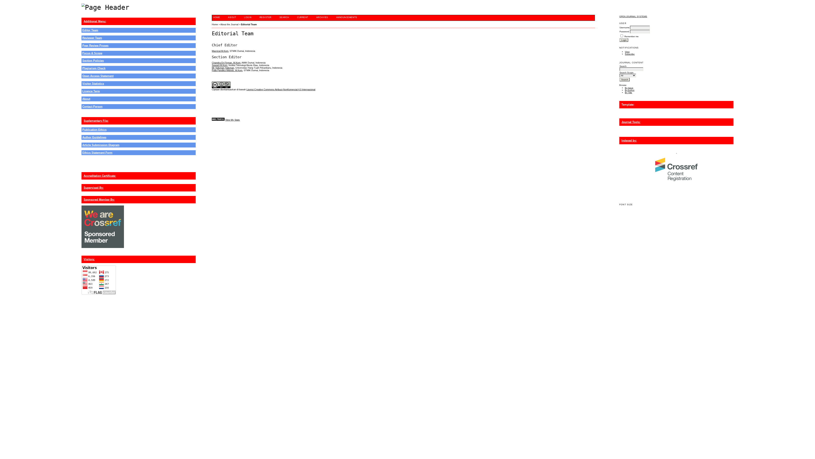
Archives (322, 17)
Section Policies (93, 60)
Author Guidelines (94, 137)
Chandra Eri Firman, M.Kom (226, 62)
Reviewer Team (92, 38)
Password (624, 31)
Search (284, 17)
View (627, 52)
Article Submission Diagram (100, 145)
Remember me (631, 36)
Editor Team (90, 30)
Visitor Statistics (93, 83)
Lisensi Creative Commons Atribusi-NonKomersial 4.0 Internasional (280, 89)
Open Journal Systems (633, 16)
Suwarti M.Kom (219, 65)
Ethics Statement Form (97, 152)
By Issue (629, 88)
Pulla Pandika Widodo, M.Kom (227, 70)
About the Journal (229, 24)
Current (302, 17)
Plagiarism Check (93, 68)
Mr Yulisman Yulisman (223, 68)
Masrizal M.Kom (220, 51)
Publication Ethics (94, 129)
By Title (628, 92)
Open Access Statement (98, 76)
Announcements (346, 17)
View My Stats (232, 120)
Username (625, 27)
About (86, 99)
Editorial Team (249, 24)
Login (248, 17)
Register (265, 17)
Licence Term (91, 91)
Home (216, 17)
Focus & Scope (92, 53)
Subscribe (630, 54)
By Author (629, 90)
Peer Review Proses (95, 45)
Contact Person (92, 106)
